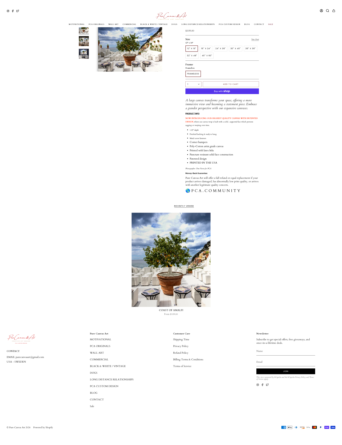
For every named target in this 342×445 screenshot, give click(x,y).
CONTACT (97, 399)
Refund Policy (180, 353)
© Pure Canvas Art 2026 (18, 427)
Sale (92, 406)
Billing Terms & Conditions (188, 359)
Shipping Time (181, 339)
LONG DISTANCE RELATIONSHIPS (112, 379)
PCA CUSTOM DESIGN (104, 386)
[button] (327, 10)
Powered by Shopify (43, 427)
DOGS (93, 373)
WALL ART (97, 353)
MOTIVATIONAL (100, 339)
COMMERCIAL (99, 359)
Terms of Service (182, 366)
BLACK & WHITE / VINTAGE (108, 366)
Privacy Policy (181, 346)
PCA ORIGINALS (100, 346)
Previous (91, 47)
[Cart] (334, 10)
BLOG (93, 393)
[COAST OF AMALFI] (171, 259)
